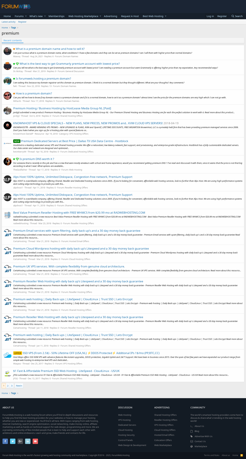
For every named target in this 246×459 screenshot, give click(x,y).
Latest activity (9, 21)
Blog (197, 431)
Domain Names (70, 56)
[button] (25, 16)
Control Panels (125, 440)
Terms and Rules (211, 455)
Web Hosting (75, 169)
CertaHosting (20, 241)
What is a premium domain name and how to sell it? (50, 49)
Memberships (56, 16)
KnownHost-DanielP (23, 133)
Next (18, 385)
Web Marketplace (163, 445)
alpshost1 (18, 187)
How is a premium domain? (34, 93)
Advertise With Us (203, 436)
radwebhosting (20, 223)
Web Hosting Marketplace (83, 16)
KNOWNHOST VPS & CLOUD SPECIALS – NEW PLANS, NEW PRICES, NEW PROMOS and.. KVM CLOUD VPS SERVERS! (88, 123)
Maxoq (16, 56)
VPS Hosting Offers (78, 133)
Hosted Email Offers (79, 241)
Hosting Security (126, 434)
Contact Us (200, 441)
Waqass (17, 363)
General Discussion (74, 71)
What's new (36, 16)
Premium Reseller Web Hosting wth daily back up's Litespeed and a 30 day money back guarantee (78, 281)
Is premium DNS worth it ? (37, 159)
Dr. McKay (18, 71)
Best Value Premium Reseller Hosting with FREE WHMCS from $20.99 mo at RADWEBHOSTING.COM (79, 212)
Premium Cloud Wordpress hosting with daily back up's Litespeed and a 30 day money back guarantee (81, 248)
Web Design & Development (132, 445)
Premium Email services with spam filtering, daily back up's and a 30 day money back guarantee (76, 231)
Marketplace (201, 446)
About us (226, 455)
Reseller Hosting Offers (76, 187)
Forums (19, 16)
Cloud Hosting (125, 429)
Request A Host (130, 16)
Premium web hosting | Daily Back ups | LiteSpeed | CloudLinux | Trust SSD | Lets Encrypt (73, 299)
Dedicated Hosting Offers (80, 151)
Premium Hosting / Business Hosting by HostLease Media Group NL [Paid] (62, 108)
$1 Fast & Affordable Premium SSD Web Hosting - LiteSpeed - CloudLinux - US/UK (66, 371)
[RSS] (241, 455)
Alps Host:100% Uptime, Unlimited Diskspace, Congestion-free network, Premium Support (72, 177)
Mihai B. (17, 100)
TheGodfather (20, 169)
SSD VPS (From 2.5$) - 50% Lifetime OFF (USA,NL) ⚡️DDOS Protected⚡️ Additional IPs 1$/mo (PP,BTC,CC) (86, 353)
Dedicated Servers (127, 424)
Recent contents (13, 40)
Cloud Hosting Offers (79, 259)
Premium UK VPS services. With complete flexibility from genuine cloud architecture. (69, 266)
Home (7, 16)
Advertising (110, 16)
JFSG (15, 378)
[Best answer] (18, 64)
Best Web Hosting (153, 16)
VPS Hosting (124, 419)
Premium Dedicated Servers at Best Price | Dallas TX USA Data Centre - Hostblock (71, 141)
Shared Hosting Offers (71, 115)
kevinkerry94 (19, 151)
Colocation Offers (163, 440)
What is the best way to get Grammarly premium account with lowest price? (70, 64)
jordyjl (16, 115)
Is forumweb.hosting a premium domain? (43, 78)
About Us (199, 426)
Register (22, 21)
